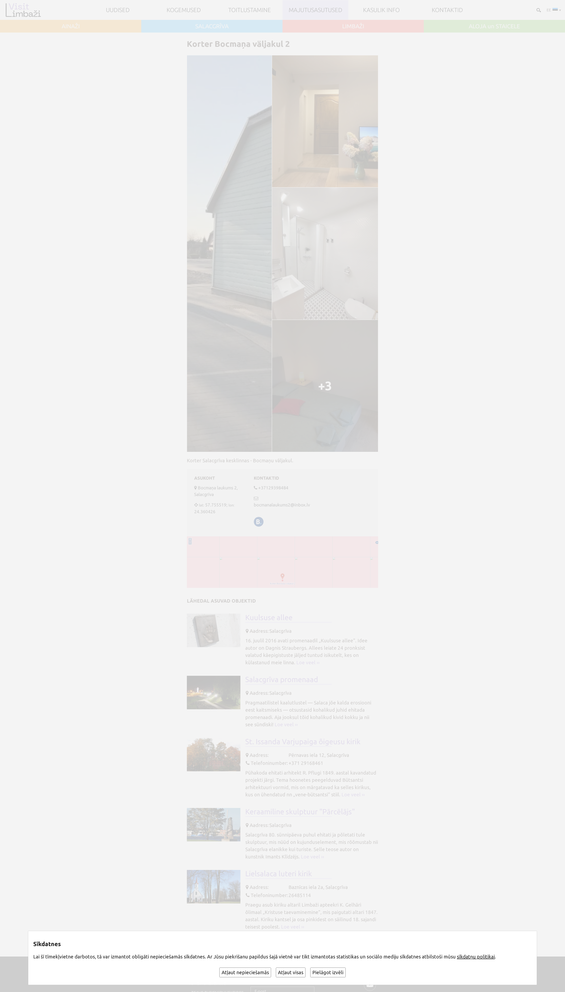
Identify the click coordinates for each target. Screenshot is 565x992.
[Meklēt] (538, 10)
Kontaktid (447, 10)
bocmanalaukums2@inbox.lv (282, 504)
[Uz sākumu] (28, 10)
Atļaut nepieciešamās (245, 972)
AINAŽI (71, 26)
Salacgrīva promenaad (281, 679)
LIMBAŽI (353, 26)
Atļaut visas (290, 972)
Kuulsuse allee (269, 617)
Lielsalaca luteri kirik (278, 874)
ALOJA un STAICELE (494, 26)
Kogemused (184, 10)
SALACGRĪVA (212, 26)
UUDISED (118, 10)
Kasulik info (381, 10)
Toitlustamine (249, 10)
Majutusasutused (315, 10)
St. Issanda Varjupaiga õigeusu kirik (302, 741)
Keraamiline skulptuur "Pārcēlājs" (300, 812)
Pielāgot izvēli (327, 972)
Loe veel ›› (308, 662)
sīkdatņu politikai (476, 956)
